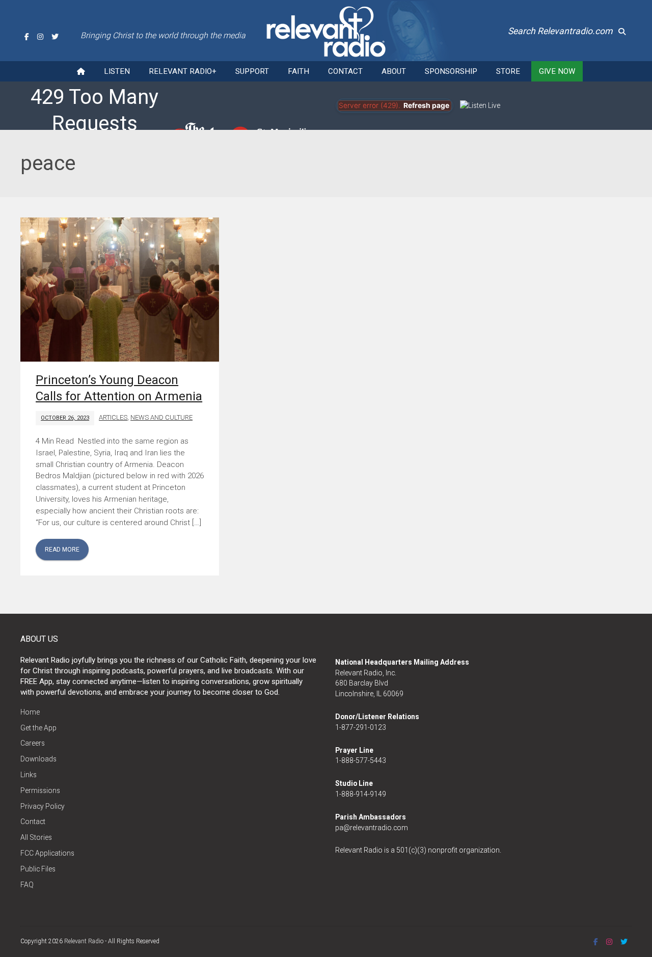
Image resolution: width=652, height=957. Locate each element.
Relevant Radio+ (182, 71)
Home (30, 712)
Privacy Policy (42, 806)
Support (252, 71)
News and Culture (161, 417)
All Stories (36, 837)
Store (508, 71)
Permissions (40, 790)
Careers (32, 743)
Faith (298, 71)
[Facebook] (26, 36)
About (394, 71)
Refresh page (426, 105)
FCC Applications (47, 853)
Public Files (38, 869)
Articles (113, 417)
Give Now (557, 71)
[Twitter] (55, 36)
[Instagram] (40, 36)
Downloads (38, 759)
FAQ (27, 885)
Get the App (38, 728)
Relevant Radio (83, 941)
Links (28, 775)
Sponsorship (451, 71)
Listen (117, 71)
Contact (345, 71)
